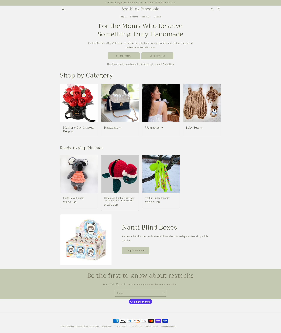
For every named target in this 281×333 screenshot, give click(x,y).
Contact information (168, 326)
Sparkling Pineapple (74, 326)
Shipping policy (152, 326)
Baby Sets (192, 127)
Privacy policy (121, 326)
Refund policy (107, 326)
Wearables (152, 127)
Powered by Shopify (91, 326)
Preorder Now (123, 56)
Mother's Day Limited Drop (78, 129)
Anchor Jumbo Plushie (157, 198)
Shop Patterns (157, 56)
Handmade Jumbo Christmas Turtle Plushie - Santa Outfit (119, 199)
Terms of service (136, 326)
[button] (63, 9)
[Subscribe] (163, 293)
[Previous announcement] (61, 3)
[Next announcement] (220, 3)
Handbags (111, 127)
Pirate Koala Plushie (73, 198)
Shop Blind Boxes (135, 250)
